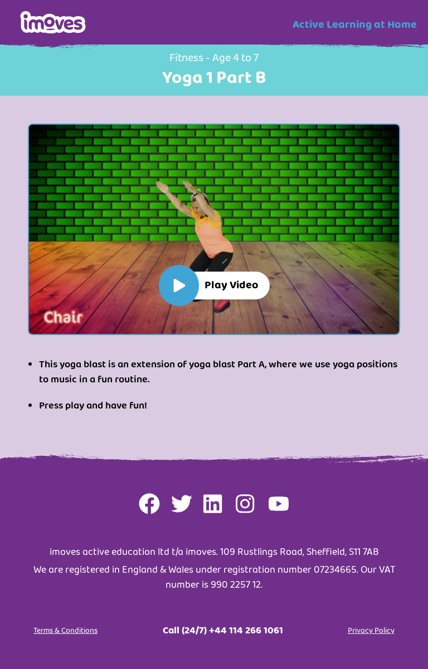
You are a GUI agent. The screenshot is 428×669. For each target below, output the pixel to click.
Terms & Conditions (65, 630)
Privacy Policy (371, 630)
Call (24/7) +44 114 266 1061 (223, 630)
